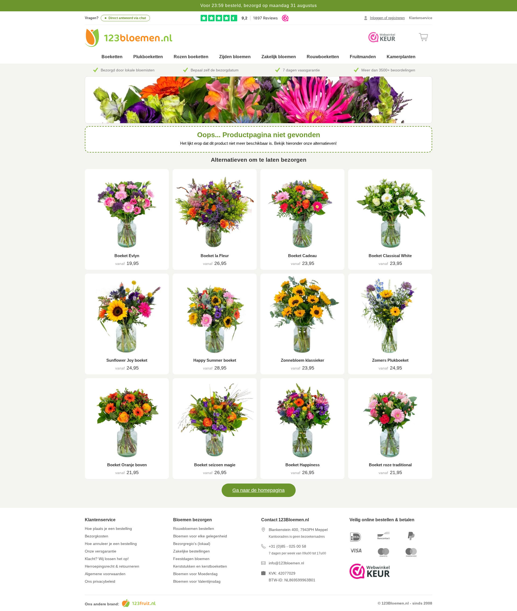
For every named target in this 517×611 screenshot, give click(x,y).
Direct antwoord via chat (127, 18)
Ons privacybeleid (100, 581)
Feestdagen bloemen (191, 559)
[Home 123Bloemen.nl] (128, 38)
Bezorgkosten (96, 536)
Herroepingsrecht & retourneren (112, 566)
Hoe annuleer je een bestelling (111, 543)
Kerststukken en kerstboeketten (200, 566)
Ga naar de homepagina (258, 490)
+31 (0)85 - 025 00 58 (287, 546)
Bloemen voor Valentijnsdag (197, 581)
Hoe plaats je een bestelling (108, 528)
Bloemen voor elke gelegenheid (200, 536)
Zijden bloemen (235, 56)
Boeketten (112, 56)
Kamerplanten (401, 56)
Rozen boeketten (191, 56)
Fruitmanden (363, 56)
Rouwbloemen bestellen (193, 528)
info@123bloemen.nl (286, 563)
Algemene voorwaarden (105, 574)
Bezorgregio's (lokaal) (191, 543)
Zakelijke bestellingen (191, 551)
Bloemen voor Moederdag (195, 574)
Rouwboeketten (323, 56)
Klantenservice (420, 18)
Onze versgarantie (100, 551)
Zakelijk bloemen (278, 56)
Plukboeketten (148, 56)
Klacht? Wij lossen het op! (107, 559)
